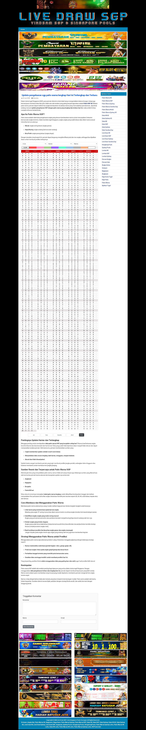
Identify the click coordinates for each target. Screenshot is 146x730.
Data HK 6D (105, 115)
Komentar (35, 98)
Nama (25, 618)
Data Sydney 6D (107, 118)
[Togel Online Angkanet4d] (100, 688)
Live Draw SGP (106, 136)
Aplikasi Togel (106, 185)
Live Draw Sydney (107, 139)
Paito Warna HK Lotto (66, 727)
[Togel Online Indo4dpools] (45, 713)
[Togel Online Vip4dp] (100, 654)
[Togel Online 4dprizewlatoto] (45, 696)
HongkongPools (90, 724)
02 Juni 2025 (26, 98)
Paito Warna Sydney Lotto (104, 724)
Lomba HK (105, 150)
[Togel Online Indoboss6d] (100, 637)
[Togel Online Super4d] (73, 53)
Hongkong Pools (107, 144)
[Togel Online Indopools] (100, 696)
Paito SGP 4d (88, 103)
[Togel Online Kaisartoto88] (45, 705)
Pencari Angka (106, 159)
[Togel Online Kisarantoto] (73, 70)
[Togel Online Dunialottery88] (100, 662)
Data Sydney (106, 127)
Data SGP (105, 124)
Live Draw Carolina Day (109, 141)
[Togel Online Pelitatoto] (73, 78)
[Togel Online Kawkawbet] (45, 654)
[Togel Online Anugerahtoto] (100, 671)
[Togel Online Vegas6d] (45, 662)
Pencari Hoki (106, 162)
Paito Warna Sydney (108, 104)
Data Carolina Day (107, 130)
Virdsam (104, 168)
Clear (81, 435)
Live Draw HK (106, 133)
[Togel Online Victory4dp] (45, 645)
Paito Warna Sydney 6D (109, 112)
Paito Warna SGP (107, 101)
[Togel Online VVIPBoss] (73, 36)
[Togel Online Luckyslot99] (100, 645)
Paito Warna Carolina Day (110, 106)
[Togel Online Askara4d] (45, 671)
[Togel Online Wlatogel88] (45, 688)
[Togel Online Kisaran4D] (73, 61)
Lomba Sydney (106, 156)
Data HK (104, 121)
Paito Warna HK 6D (108, 109)
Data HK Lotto (54, 727)
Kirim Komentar (28, 626)
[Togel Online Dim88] (73, 44)
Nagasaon (105, 171)
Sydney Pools (106, 147)
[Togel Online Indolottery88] (100, 679)
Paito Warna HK (107, 98)
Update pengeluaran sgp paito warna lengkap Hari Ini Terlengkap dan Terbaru (59, 95)
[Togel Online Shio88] (100, 705)
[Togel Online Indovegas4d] (100, 713)
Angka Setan (106, 165)
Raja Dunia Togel (107, 177)
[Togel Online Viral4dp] (73, 87)
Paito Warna (106, 182)
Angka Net (31, 722)
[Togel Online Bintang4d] (45, 679)
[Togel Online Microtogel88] (45, 637)
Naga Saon (56, 722)
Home (23, 29)
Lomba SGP (105, 153)
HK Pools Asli (96, 727)
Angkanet (105, 174)
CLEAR (25, 147)
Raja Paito (105, 179)
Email (62, 618)
